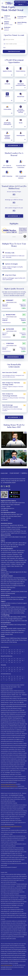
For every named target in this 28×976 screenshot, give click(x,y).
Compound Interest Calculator (9, 552)
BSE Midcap (4, 545)
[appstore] (14, 492)
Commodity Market (14, 537)
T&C (4, 47)
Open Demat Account (14, 51)
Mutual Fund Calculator (13, 556)
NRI (12, 611)
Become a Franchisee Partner (19, 597)
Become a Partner (5, 597)
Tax (2, 624)
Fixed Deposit (17, 531)
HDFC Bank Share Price (6, 578)
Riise (25, 572)
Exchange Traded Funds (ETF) (12, 533)
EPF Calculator (19, 558)
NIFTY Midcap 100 (20, 545)
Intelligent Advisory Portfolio (13, 527)
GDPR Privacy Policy (15, 638)
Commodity (16, 611)
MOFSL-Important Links (19, 628)
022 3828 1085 (4, 510)
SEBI (7, 628)
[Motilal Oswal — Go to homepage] (7, 3)
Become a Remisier (19, 599)
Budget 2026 (4, 607)
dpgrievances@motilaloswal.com (9, 786)
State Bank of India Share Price (9, 580)
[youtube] (7, 487)
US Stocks (24, 527)
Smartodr (3, 640)
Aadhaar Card (13, 624)
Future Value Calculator (7, 560)
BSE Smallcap (22, 543)
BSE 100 (8, 546)
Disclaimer (14, 630)
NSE (4, 628)
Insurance (23, 533)
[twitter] (4, 487)
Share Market (4, 537)
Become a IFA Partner (7, 599)
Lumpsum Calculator (12, 554)
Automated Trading (19, 613)
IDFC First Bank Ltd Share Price (12, 582)
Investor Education (6, 632)
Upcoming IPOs (5, 525)
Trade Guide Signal (14, 572)
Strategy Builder (5, 574)
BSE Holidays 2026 (15, 617)
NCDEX (10, 628)
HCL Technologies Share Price (15, 583)
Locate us (13, 603)
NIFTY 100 (3, 546)
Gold (9, 611)
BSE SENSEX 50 (14, 546)
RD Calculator (20, 550)
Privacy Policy (22, 640)
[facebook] (2, 487)
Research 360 (4, 572)
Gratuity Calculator (19, 560)
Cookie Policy (21, 630)
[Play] (14, 439)
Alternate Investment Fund (8, 529)
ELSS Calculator (11, 562)
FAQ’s (9, 603)
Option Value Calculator (13, 566)
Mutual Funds (13, 525)
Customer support (22, 603)
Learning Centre (15, 591)
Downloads (24, 638)
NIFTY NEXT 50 (11, 545)
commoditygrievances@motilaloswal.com (11, 826)
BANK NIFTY (15, 543)
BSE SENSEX (9, 543)
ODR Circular (15, 640)
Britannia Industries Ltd (7, 585)
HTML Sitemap (13, 642)
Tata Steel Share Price (19, 578)
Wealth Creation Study (7, 634)
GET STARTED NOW (13, 145)
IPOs (12, 609)
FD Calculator (12, 550)
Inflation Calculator (16, 564)
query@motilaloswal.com (7, 508)
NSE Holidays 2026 (5, 617)
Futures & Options (5, 609)
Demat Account (20, 607)
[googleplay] (14, 496)
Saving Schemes (21, 624)
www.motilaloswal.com (6, 965)
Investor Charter (5, 638)
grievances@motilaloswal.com (8, 784)
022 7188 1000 (4, 520)
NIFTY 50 (3, 543)
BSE (2, 628)
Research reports (5, 591)
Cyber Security (5, 642)
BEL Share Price (11, 587)
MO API (21, 572)
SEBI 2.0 (9, 640)
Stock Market (11, 607)
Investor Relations (5, 630)
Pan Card (6, 624)
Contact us (4, 603)
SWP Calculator (11, 558)
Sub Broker (4, 611)
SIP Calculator (4, 550)
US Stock (24, 609)
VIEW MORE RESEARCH (13, 357)
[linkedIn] (9, 487)
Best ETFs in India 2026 (21, 620)
